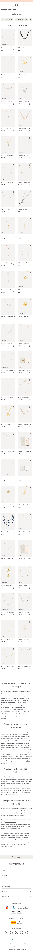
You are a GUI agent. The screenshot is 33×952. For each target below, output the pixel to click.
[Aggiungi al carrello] (13, 50)
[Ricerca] (6, 4)
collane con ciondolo (16, 786)
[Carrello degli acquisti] (31, 4)
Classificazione (24, 25)
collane (12, 711)
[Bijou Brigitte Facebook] (16, 932)
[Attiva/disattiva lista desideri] (13, 31)
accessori (7, 839)
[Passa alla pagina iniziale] (16, 4)
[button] (23, 4)
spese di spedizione (23, 943)
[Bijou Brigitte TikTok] (7, 932)
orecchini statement (10, 822)
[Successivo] (29, 676)
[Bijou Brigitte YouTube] (26, 932)
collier (16, 745)
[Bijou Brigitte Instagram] (11, 932)
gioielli (19, 810)
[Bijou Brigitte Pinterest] (21, 932)
